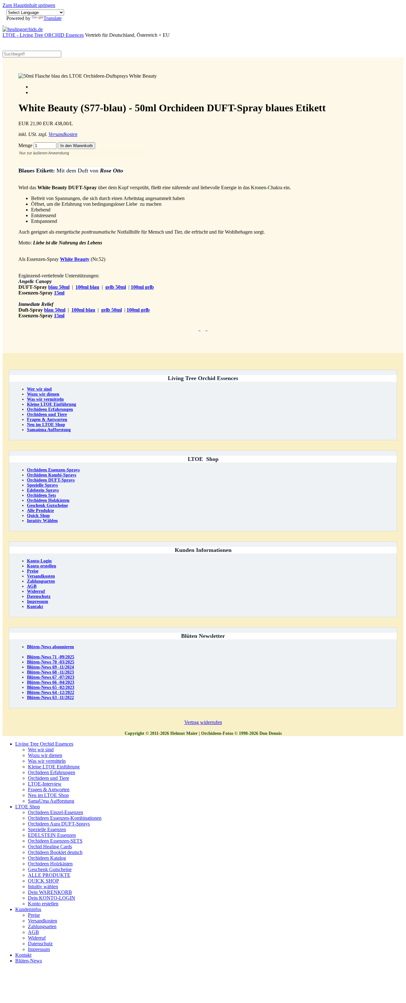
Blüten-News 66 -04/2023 (50, 682)
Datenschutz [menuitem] (40, 943)
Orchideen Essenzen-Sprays (53, 470)
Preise (32, 571)
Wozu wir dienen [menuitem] (45, 755)
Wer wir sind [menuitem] (41, 749)
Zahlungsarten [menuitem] (42, 926)
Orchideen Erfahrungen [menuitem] (51, 772)
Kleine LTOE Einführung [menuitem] (54, 766)
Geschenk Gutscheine (47, 505)
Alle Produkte (40, 510)
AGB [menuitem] (33, 932)
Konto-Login (39, 561)
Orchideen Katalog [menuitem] (47, 858)
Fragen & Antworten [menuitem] (48, 789)
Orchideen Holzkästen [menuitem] (50, 863)
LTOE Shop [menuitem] (27, 806)
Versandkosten (63, 134)
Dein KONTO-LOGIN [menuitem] (51, 898)
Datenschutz (38, 596)
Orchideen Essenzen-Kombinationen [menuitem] (65, 818)
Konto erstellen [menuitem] (43, 903)
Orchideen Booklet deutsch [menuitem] (55, 852)
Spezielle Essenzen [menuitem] (47, 829)
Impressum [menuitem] (39, 949)
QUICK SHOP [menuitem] (43, 880)
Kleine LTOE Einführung (51, 404)
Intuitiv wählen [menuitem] (43, 886)
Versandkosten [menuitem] (42, 920)
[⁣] (199, 328)
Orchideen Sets (41, 495)
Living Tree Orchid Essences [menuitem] (44, 744)
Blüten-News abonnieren (50, 646)
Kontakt (35, 606)
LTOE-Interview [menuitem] (45, 783)
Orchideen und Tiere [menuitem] (48, 778)
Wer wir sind (39, 389)
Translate (52, 18)
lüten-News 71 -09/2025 (50, 657)
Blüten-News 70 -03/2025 (50, 662)
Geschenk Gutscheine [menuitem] (50, 869)
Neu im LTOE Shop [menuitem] (48, 795)
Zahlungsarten (41, 581)
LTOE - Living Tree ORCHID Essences (43, 35)
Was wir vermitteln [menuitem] (47, 761)
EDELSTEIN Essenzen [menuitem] (52, 835)
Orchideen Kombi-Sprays (51, 475)
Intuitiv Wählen (42, 520)
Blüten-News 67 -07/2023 (50, 677)
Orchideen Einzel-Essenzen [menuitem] (55, 812)
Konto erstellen (41, 566)
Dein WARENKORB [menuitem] (50, 892)
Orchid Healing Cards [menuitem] (50, 846)
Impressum (37, 601)
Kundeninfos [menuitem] (28, 909)
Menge (26, 145)
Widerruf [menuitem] (37, 938)
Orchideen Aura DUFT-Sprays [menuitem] (59, 823)
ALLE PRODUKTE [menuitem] (49, 875)
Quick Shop (38, 515)
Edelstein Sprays (43, 490)
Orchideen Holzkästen (48, 500)
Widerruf (36, 591)
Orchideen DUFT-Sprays (51, 480)
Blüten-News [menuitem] (28, 960)
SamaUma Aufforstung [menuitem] (51, 801)
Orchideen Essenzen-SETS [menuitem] (55, 841)
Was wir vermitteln (45, 399)
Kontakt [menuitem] (23, 955)
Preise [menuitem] (34, 915)
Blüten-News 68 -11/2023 (50, 672)
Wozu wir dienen (43, 394)
